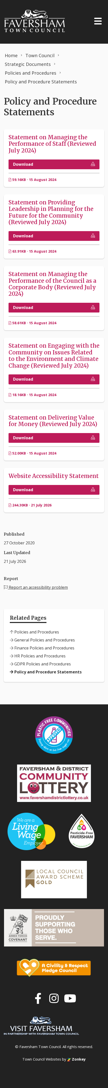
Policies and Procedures (36, 632)
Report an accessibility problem (38, 587)
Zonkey (78, 1059)
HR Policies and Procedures (39, 656)
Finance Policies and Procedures (43, 648)
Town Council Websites (41, 1059)
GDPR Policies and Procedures (42, 664)
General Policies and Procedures (44, 640)
